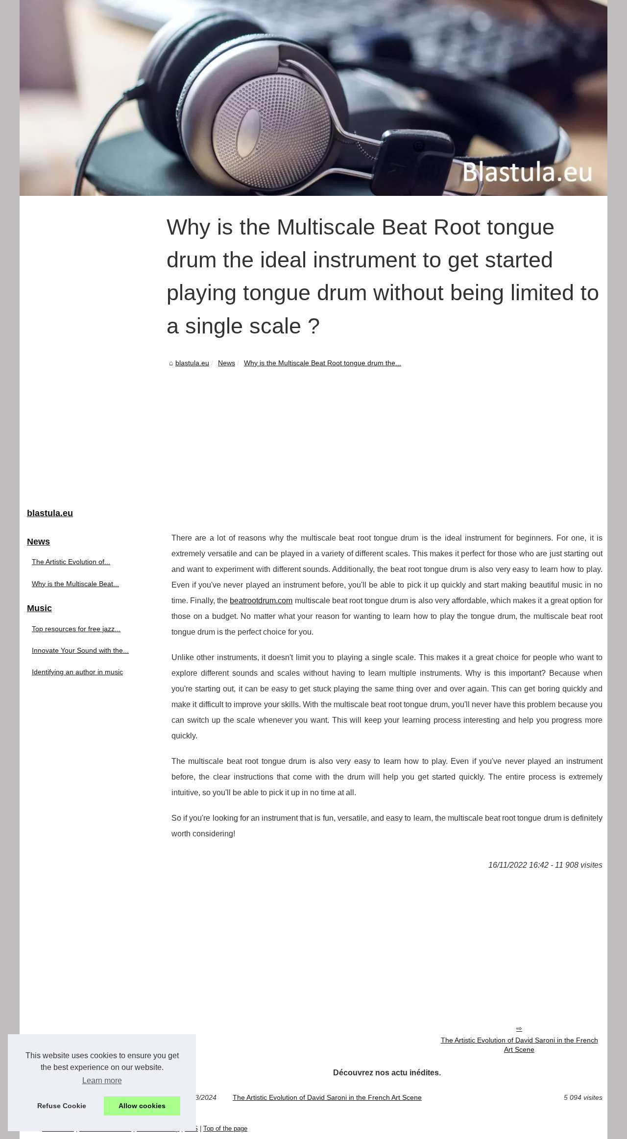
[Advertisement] (387, 442)
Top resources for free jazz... (76, 629)
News (226, 363)
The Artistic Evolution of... (71, 562)
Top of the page (225, 1128)
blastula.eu (192, 363)
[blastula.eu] (313, 98)
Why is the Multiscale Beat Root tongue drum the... (322, 363)
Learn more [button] (102, 1080)
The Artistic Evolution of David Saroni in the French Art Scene (519, 1044)
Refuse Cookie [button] (61, 1106)
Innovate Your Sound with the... (80, 650)
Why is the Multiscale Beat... (75, 584)
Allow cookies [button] (142, 1106)
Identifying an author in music (77, 672)
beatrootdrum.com (261, 600)
